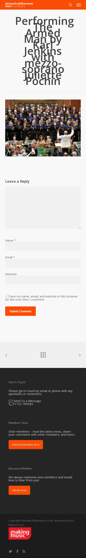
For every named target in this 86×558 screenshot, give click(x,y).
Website (11, 274)
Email (10, 257)
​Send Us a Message (27, 401)
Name (10, 240)
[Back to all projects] (43, 354)
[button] (78, 5)
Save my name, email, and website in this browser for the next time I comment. (41, 297)
